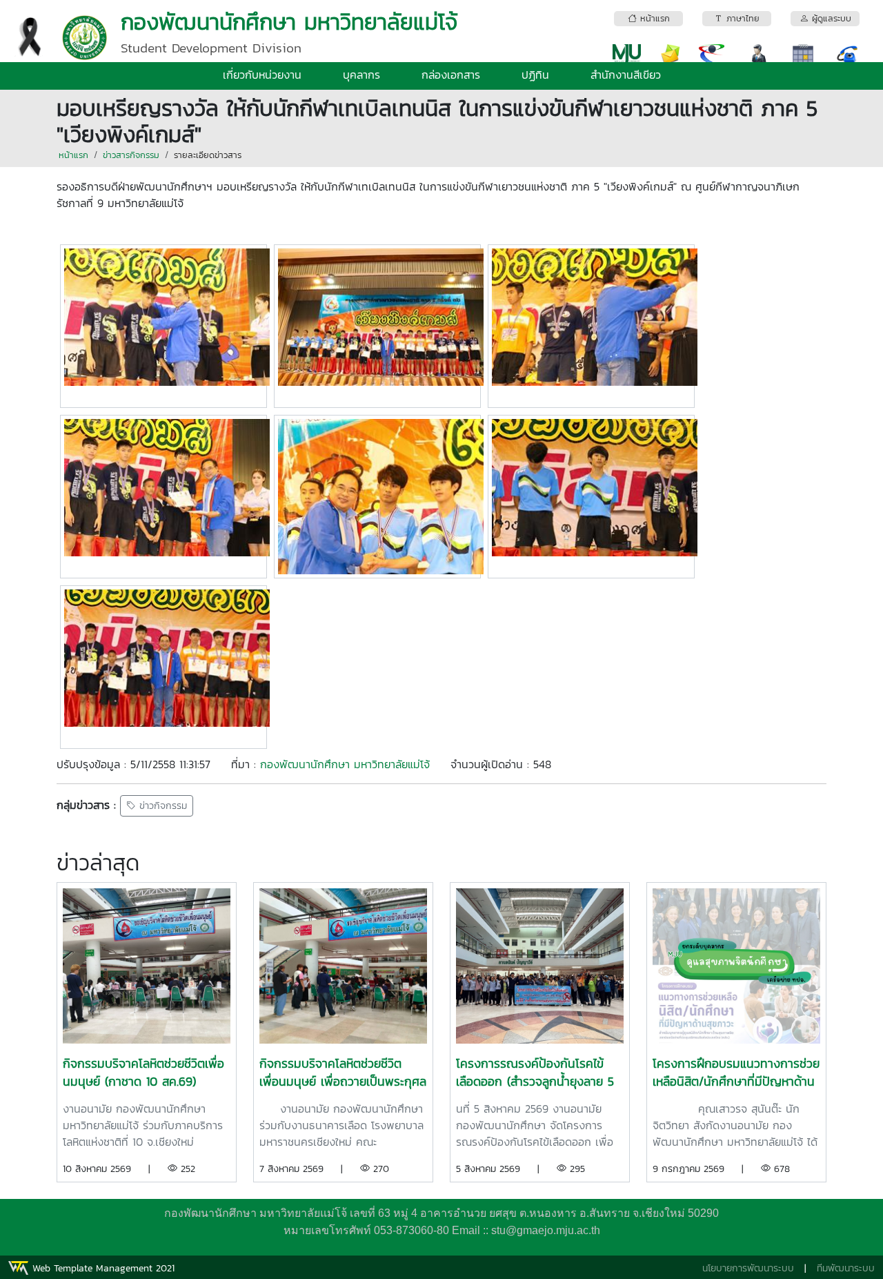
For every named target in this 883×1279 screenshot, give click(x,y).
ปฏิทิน (535, 74)
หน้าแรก (73, 155)
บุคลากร (361, 74)
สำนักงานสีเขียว (626, 74)
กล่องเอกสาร (450, 74)
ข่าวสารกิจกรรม (131, 155)
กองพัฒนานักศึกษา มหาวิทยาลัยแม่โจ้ (345, 764)
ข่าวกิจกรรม (161, 806)
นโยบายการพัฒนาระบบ (748, 1268)
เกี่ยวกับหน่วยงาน (262, 74)
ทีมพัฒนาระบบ (846, 1268)
